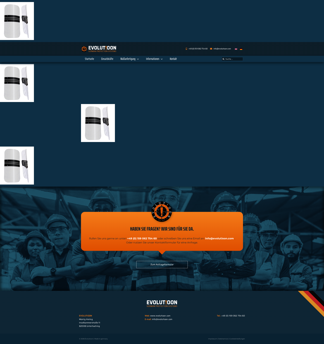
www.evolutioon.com (160, 315)
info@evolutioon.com (219, 238)
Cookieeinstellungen (237, 339)
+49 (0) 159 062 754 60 (142, 238)
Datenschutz (223, 339)
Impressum (212, 339)
